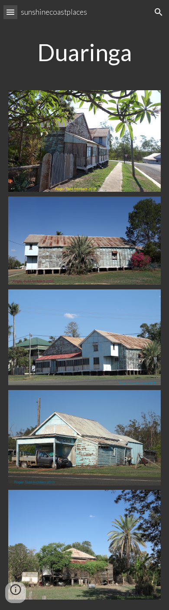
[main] (84, 52)
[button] (10, 12)
